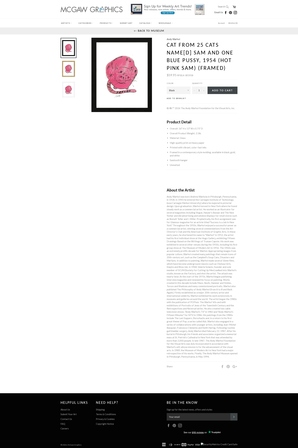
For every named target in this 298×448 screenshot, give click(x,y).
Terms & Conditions (106, 414)
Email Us (219, 12)
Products (106, 23)
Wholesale (165, 23)
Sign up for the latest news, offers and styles (189, 409)
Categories (85, 23)
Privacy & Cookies (105, 419)
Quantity (197, 83)
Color (170, 83)
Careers (65, 428)
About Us (65, 409)
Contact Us (66, 419)
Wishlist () (232, 23)
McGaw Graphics (75, 445)
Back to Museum (150, 30)
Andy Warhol (173, 39)
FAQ (63, 423)
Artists (65, 23)
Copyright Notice (105, 423)
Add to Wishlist (176, 98)
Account (221, 23)
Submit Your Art (69, 414)
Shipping (100, 409)
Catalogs (145, 23)
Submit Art (126, 23)
